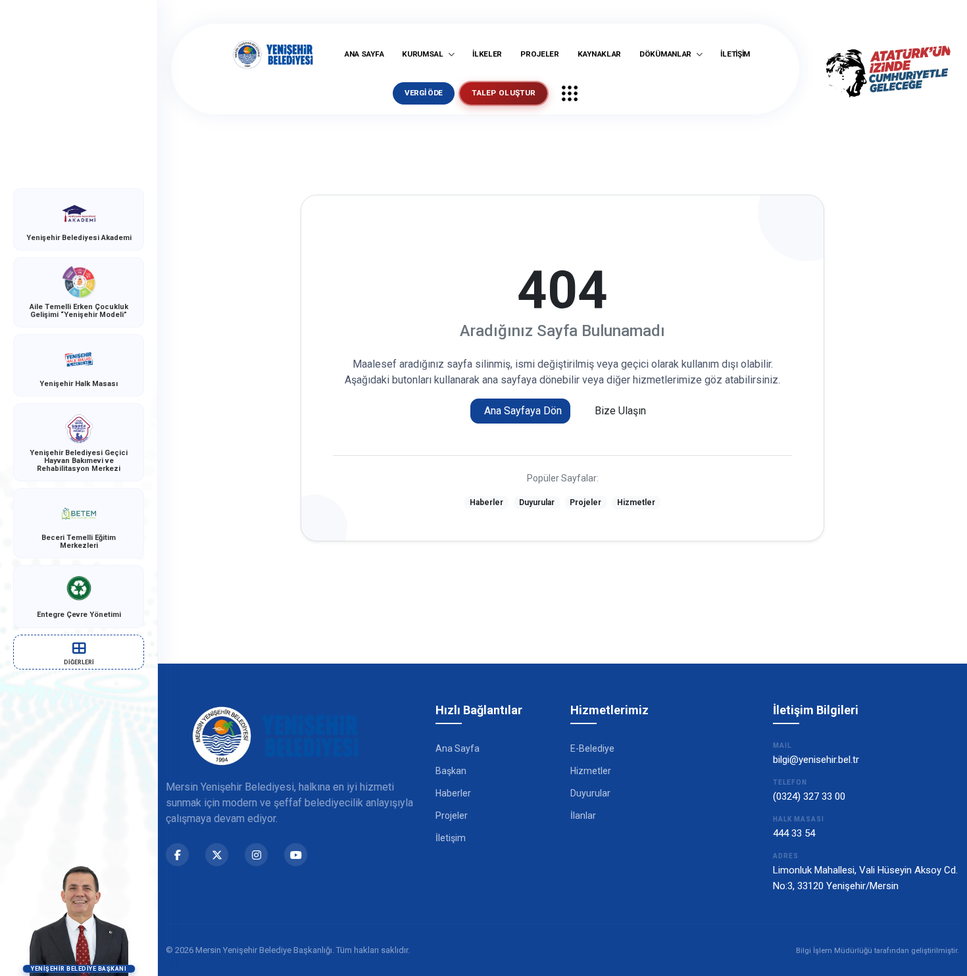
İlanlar (583, 815)
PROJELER (539, 54)
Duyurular (537, 502)
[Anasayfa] (273, 55)
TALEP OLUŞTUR (503, 92)
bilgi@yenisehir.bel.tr (816, 760)
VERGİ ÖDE (424, 92)
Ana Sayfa (457, 748)
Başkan (450, 771)
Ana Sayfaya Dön (523, 410)
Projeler (585, 502)
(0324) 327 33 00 (809, 796)
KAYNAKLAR (599, 54)
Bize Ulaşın (620, 410)
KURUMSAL (423, 54)
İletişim (450, 838)
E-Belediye (592, 748)
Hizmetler (636, 502)
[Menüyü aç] (569, 93)
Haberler (486, 502)
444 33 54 (794, 833)
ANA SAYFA (364, 54)
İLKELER (487, 54)
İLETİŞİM (735, 54)
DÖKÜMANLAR (666, 54)
